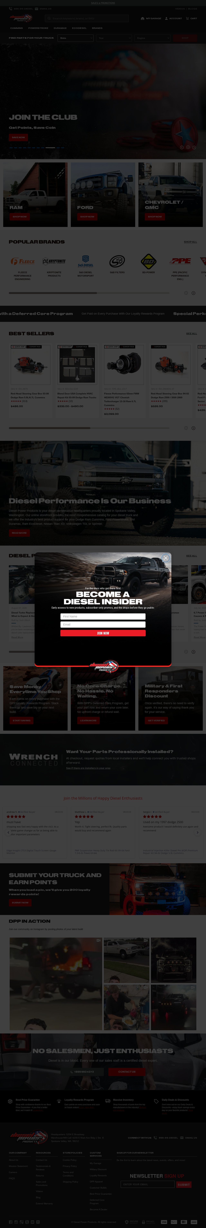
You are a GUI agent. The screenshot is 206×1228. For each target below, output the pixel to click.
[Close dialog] (166, 558)
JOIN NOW (103, 633)
